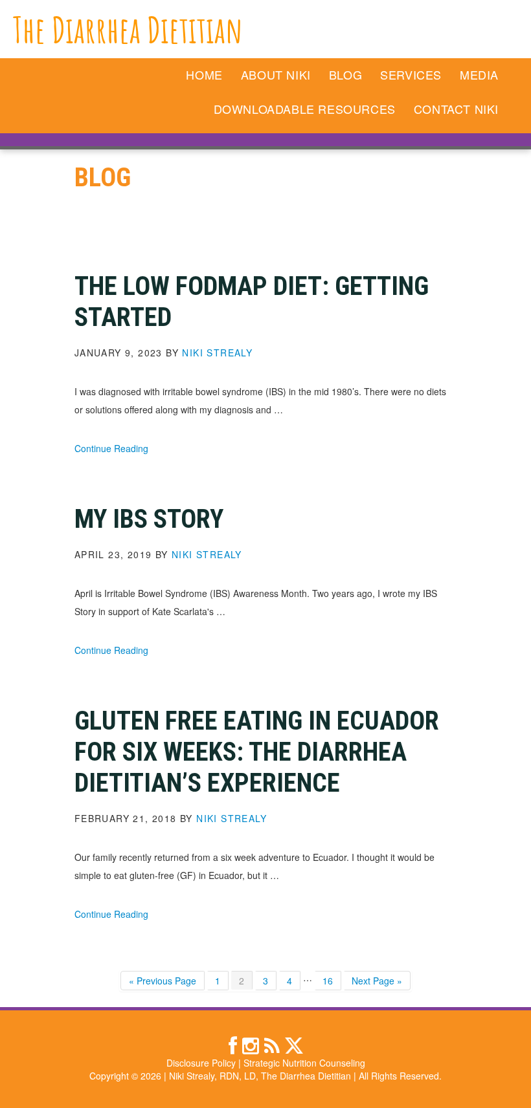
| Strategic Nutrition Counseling (301, 1062)
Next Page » (376, 981)
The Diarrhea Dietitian (128, 29)
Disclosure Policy (201, 1062)
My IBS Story (148, 519)
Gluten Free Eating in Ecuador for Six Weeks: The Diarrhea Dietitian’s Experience (256, 752)
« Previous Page (162, 981)
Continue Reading (111, 448)
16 (331, 980)
